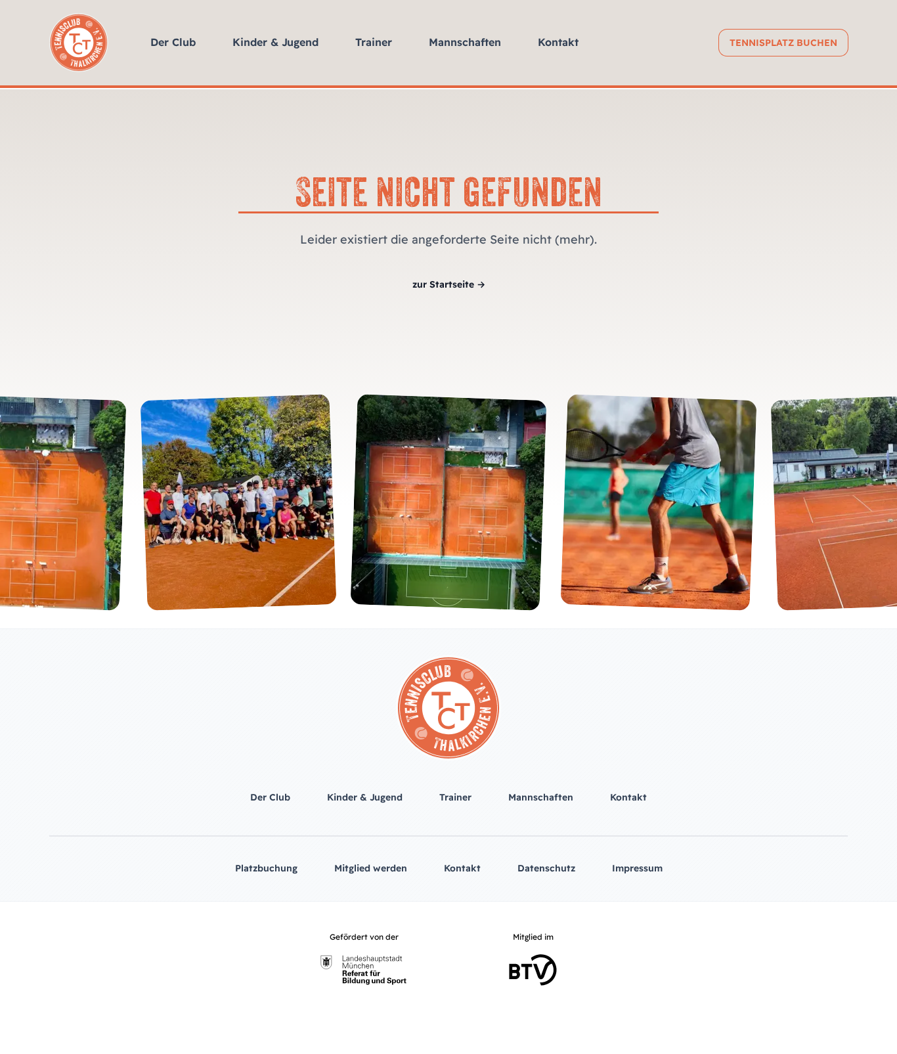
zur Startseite (448, 284)
